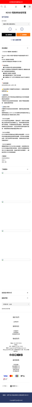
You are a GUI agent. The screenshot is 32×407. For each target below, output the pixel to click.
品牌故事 (16, 322)
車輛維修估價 (16, 334)
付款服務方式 (16, 368)
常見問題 (16, 364)
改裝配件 (16, 331)
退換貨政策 (16, 369)
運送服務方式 (16, 366)
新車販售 (16, 332)
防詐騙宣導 (16, 371)
